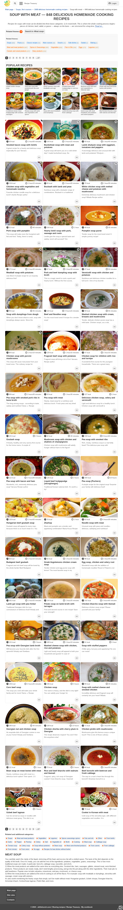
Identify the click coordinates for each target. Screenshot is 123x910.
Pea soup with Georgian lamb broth (23, 645)
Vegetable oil (56, 842)
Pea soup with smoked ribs (95, 439)
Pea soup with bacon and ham (20, 481)
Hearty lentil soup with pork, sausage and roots (57, 232)
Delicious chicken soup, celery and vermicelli (98, 399)
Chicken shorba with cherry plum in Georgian (61, 730)
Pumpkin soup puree (91, 231)
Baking (94, 43)
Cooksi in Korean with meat (95, 812)
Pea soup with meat (53, 398)
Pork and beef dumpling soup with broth (60, 273)
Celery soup (26, 846)
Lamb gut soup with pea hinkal (21, 604)
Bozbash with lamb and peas (57, 186)
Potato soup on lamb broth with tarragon (59, 605)
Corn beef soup (13, 687)
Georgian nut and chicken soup (21, 729)
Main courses (49, 43)
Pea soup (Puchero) (91, 481)
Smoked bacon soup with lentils (21, 145)
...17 (38, 58)
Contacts (11, 900)
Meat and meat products (17, 47)
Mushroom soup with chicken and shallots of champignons (60, 440)
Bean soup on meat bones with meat (23, 771)
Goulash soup (13, 439)
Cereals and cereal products (18, 51)
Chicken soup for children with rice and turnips (98, 357)
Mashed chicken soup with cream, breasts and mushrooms (98, 315)
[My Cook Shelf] (7, 3)
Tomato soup (12, 846)
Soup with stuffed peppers (94, 645)
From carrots (95, 846)
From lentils (110, 838)
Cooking (77, 842)
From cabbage (109, 846)
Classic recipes (33, 43)
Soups (11, 43)
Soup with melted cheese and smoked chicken (96, 688)
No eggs (37, 849)
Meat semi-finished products (76, 846)
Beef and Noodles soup (55, 314)
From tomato (12, 849)
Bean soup (58, 846)
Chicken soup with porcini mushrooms (18, 357)
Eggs (82, 47)
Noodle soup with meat (93, 523)
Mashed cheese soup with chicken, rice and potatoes (60, 646)
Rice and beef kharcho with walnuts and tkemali (61, 772)
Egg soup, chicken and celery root (98, 562)
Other (100, 838)
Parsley (28, 842)
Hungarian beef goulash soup (20, 523)
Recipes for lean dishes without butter (57, 849)
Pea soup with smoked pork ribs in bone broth (23, 399)
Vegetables (56, 47)
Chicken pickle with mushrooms (97, 729)
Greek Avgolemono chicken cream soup (60, 563)
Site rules (11, 895)
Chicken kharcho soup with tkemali (98, 604)
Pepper (19, 842)
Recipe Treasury (30, 3)
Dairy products (39, 51)
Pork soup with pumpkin (18, 231)
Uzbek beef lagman (15, 812)
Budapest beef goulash (17, 562)
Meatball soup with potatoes (19, 272)
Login (114, 3)
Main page (11, 890)
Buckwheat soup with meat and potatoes (59, 146)
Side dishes (73, 43)
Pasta (21, 43)
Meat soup (88, 842)
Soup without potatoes (42, 846)
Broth (67, 842)
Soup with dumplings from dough (22, 314)
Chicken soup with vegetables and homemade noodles (22, 187)
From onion (25, 849)
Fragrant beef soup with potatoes (60, 356)
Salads (84, 43)
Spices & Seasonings (39, 47)
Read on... (99, 26)
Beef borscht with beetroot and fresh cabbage (96, 772)
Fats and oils (88, 838)
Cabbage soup (101, 842)
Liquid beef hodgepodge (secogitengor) (55, 482)
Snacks (62, 43)
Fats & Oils (70, 47)
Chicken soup (50, 687)
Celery (38, 842)
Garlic (10, 842)
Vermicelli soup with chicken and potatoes (97, 273)
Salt (46, 842)
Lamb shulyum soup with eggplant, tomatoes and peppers (98, 146)
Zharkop (48, 523)
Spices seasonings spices (71, 838)
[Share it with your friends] (121, 908)
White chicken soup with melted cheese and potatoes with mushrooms (97, 189)
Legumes (93, 47)
